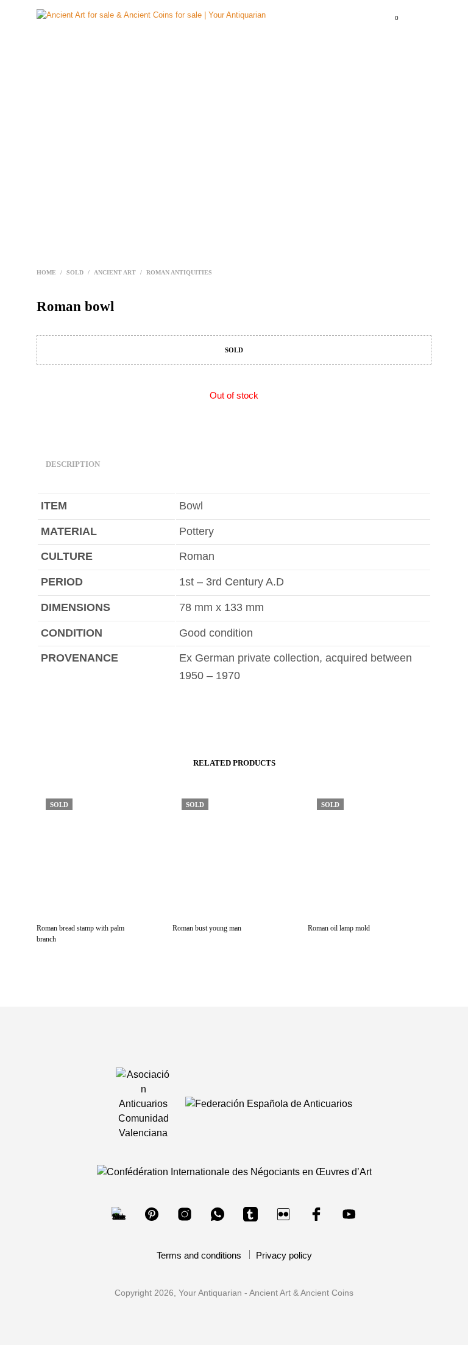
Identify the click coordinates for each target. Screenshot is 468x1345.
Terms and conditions (199, 1255)
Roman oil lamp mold (339, 928)
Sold (74, 272)
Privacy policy (284, 1255)
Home (46, 272)
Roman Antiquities (179, 272)
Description (73, 464)
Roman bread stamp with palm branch (80, 933)
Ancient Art (115, 272)
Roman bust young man (206, 928)
